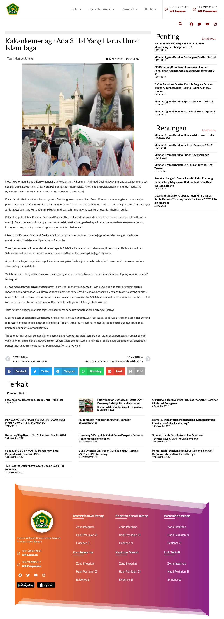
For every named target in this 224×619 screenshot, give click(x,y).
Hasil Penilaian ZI (86, 535)
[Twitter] (199, 24)
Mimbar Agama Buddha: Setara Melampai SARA (183, 144)
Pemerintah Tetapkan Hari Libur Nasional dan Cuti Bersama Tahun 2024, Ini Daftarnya (182, 452)
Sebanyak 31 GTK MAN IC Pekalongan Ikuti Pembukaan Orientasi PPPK (32, 452)
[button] (180, 24)
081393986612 (207, 7)
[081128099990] (166, 9)
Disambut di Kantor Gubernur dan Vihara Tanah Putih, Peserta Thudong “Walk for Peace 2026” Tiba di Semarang (185, 199)
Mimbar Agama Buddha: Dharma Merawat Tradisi (184, 134)
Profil (74, 9)
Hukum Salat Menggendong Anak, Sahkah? (105, 419)
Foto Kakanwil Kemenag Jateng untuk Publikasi (34, 399)
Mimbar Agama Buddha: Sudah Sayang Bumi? (181, 154)
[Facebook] (191, 24)
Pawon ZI (128, 9)
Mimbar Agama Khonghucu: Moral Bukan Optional (185, 111)
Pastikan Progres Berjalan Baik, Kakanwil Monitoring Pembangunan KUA (179, 45)
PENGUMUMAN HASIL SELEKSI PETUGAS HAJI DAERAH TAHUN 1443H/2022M (35, 421)
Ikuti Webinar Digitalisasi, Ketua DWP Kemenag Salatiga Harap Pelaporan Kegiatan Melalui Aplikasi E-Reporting (120, 403)
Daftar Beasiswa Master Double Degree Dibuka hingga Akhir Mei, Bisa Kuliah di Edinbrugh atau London (183, 87)
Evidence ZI (83, 543)
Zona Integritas (85, 527)
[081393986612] (194, 9)
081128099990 (180, 7)
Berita (149, 9)
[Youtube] (207, 24)
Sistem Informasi (99, 9)
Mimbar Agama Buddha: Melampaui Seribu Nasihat (185, 57)
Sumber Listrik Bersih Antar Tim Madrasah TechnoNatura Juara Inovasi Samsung (178, 436)
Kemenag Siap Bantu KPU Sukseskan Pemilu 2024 (35, 435)
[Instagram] (215, 24)
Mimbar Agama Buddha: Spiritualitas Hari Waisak (184, 101)
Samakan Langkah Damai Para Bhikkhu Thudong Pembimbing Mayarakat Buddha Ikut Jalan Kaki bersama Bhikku (183, 182)
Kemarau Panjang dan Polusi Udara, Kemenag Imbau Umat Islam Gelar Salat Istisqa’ (184, 421)
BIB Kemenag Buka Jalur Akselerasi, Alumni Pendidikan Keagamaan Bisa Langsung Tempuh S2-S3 (184, 70)
